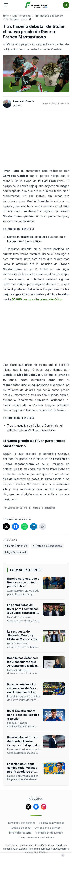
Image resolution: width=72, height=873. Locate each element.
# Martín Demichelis (16, 545)
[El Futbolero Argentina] (36, 5)
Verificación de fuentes (49, 832)
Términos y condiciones (21, 822)
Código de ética (21, 827)
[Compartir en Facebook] (15, 526)
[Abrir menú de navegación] (6, 5)
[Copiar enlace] (42, 526)
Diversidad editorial (20, 832)
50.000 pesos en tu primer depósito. (37, 299)
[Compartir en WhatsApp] (24, 526)
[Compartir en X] (6, 526)
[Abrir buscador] (66, 5)
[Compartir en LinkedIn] (33, 526)
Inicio (6, 15)
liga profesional (21, 15)
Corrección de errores (47, 827)
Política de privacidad (51, 822)
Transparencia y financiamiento (36, 837)
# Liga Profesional (15, 552)
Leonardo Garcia (23, 101)
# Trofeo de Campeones (47, 545)
